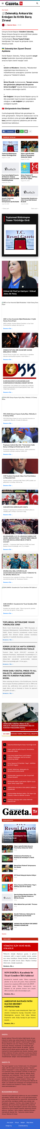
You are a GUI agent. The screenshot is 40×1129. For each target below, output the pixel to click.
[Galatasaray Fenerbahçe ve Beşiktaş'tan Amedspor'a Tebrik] (7, 858)
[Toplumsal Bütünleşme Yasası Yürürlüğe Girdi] (10, 146)
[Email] (26, 131)
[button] (2, 3)
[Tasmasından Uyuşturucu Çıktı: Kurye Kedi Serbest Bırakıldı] (29, 191)
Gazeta (4, 934)
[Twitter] (18, 131)
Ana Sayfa (5, 10)
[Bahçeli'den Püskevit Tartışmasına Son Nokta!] (7, 868)
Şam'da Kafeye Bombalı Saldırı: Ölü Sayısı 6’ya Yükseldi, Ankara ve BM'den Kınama (21, 794)
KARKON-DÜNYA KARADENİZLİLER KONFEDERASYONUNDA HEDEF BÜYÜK (18, 382)
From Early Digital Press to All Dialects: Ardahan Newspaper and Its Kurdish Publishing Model (10, 177)
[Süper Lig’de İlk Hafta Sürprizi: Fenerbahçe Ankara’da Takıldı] (29, 146)
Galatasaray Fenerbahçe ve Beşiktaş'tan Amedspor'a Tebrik (24, 856)
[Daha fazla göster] (30, 131)
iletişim (23, 1122)
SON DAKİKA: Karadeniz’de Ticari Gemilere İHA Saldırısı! (20, 605)
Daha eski (34, 208)
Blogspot (15, 1125)
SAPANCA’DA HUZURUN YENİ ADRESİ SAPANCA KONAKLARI (21, 788)
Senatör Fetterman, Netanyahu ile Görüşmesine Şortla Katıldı (10, 199)
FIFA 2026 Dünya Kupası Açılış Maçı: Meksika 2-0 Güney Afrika (20, 415)
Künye (17, 1122)
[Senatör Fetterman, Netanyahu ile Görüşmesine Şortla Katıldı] (10, 191)
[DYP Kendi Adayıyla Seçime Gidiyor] (7, 878)
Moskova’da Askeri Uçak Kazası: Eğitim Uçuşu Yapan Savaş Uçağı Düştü (21, 782)
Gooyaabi (31, 1125)
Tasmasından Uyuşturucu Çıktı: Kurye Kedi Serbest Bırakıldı (29, 199)
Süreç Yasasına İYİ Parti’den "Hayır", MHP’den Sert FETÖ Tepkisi (29, 176)
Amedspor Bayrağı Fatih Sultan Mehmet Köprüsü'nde (19, 800)
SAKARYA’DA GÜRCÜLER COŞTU (15, 507)
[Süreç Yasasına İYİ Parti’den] (29, 168)
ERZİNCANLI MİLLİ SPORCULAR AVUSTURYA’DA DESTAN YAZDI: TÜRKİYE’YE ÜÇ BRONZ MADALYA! (19, 573)
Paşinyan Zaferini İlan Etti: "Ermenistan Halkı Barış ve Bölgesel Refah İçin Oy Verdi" (19, 446)
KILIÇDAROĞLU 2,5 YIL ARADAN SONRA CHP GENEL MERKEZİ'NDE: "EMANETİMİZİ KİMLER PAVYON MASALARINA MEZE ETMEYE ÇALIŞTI (20, 539)
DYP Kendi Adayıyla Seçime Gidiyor (25, 875)
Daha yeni (6, 208)
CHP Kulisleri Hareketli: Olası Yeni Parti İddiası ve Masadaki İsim (19, 477)
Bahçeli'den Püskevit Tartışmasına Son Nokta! (25, 866)
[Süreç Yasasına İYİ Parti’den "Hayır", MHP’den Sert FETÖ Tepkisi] (7, 887)
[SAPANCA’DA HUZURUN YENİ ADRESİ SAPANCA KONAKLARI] (7, 926)
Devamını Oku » (8, 640)
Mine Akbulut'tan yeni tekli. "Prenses (25, 904)
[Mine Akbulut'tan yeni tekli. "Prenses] (7, 907)
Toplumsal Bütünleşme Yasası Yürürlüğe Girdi (9, 154)
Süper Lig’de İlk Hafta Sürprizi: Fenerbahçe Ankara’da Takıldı (27, 155)
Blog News (30, 1122)
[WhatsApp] (22, 131)
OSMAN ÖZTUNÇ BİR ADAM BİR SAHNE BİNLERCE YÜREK (17, 351)
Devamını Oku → (8, 328)
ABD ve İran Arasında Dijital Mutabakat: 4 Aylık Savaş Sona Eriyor (19, 320)
